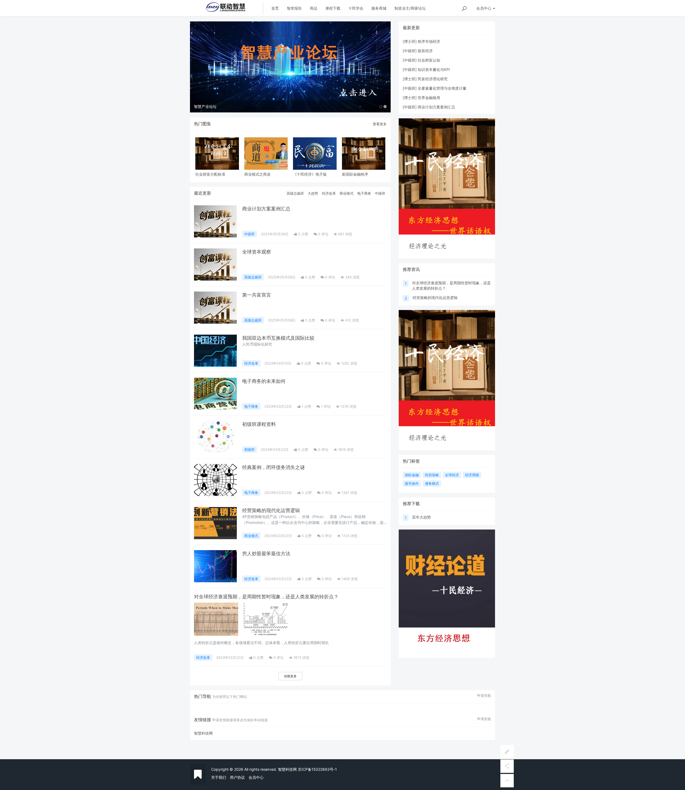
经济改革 (329, 193)
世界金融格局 (429, 97)
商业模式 (346, 193)
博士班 (409, 41)
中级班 (380, 193)
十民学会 (355, 8)
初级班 (249, 449)
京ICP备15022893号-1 (317, 769)
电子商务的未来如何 (264, 381)
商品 (313, 8)
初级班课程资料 (259, 424)
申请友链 (484, 719)
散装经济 (425, 50)
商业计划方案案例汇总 (266, 208)
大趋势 (313, 193)
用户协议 (237, 777)
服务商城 (378, 8)
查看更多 (380, 124)
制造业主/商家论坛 (410, 8)
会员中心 (256, 777)
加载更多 (290, 676)
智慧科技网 (203, 733)
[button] (205, 66)
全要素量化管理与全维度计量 (442, 88)
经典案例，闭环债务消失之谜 (273, 467)
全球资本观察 (256, 252)
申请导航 (484, 695)
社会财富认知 (429, 60)
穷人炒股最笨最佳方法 (266, 553)
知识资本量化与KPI (434, 69)
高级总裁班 (295, 193)
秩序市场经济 (429, 41)
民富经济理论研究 (433, 79)
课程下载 (332, 8)
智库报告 (294, 8)
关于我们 (218, 777)
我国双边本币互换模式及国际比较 (278, 338)
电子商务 (364, 193)
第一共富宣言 (256, 295)
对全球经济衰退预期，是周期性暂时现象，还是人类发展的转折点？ (266, 596)
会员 (483, 8)
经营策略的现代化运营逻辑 (271, 510)
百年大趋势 (421, 517)
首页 (275, 8)
